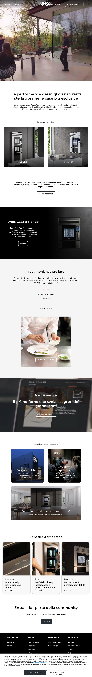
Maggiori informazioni (40, 662)
